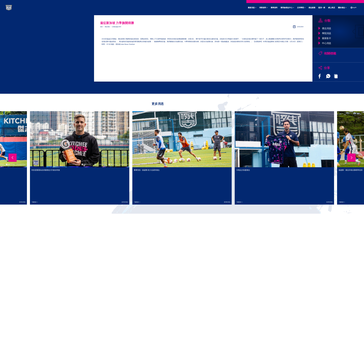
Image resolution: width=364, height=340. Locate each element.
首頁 (101, 26)
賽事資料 (274, 7)
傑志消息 (107, 26)
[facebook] (319, 76)
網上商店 (331, 7)
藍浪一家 (321, 7)
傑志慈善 (312, 7)
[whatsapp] (328, 76)
